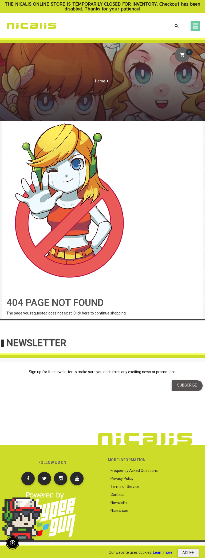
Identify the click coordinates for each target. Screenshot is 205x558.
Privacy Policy (122, 478)
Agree (188, 553)
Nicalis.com (120, 510)
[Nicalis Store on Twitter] (44, 478)
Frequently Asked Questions (134, 470)
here (86, 313)
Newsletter (120, 502)
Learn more (162, 552)
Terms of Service (125, 486)
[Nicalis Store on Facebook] (28, 478)
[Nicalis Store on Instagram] (60, 478)
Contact (117, 494)
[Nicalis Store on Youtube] (77, 478)
